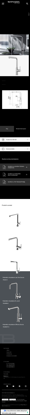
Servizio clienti (8, 352)
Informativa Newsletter (20, 399)
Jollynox (7, 350)
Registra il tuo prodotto (9, 79)
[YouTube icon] (13, 386)
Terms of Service (5, 405)
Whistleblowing (9, 353)
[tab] (7, 129)
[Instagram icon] (18, 88)
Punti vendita (6, 83)
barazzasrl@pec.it (11, 366)
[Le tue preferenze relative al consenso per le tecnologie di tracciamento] (27, 412)
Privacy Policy (12, 399)
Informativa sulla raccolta (9, 413)
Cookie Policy (5, 399)
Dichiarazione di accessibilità (11, 355)
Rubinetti (14, 9)
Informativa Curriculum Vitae (7, 400)
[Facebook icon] (9, 88)
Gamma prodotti (9, 9)
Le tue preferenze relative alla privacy (16, 410)
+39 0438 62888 (11, 363)
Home (5, 9)
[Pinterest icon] (19, 386)
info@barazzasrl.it (12, 365)
